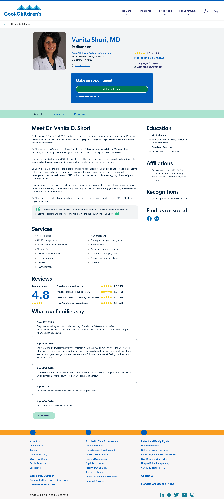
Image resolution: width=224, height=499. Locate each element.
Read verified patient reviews (149, 57)
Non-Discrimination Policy (154, 458)
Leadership (35, 467)
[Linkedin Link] (162, 495)
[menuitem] (126, 10)
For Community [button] (187, 10)
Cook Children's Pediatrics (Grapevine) (92, 53)
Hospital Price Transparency (155, 463)
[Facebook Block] (169, 495)
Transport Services (95, 481)
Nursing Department (96, 458)
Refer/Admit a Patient (96, 467)
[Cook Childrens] (22, 10)
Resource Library (94, 472)
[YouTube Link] (184, 495)
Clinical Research (94, 445)
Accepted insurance (86, 96)
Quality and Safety (39, 458)
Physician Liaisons (95, 463)
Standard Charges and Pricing (157, 483)
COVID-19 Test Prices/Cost (154, 467)
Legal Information (150, 445)
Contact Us (147, 475)
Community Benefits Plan (42, 484)
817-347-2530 (82, 65)
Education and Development (100, 450)
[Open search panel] (216, 11)
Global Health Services (97, 454)
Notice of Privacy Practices (154, 450)
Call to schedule (112, 89)
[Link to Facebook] (149, 218)
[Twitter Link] (176, 495)
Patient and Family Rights (155, 441)
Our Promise (36, 445)
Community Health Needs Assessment (49, 480)
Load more (44, 415)
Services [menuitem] (58, 114)
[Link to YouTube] (156, 218)
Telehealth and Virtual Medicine (102, 476)
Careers (34, 450)
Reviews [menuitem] (79, 114)
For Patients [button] (144, 10)
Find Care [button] (126, 10)
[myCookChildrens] (206, 10)
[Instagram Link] (192, 495)
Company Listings (39, 454)
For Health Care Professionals (102, 441)
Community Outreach (42, 475)
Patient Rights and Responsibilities (158, 454)
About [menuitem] (38, 114)
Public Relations (38, 463)
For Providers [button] (165, 10)
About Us (35, 441)
